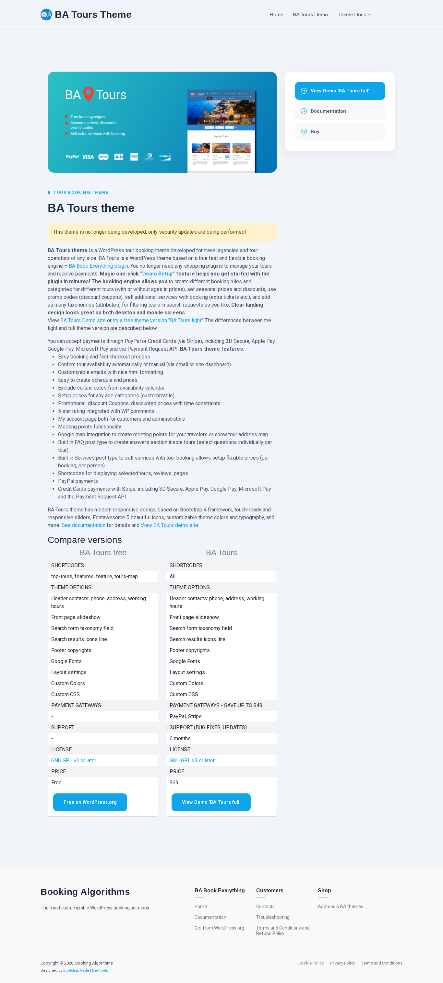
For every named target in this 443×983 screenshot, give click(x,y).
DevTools (100, 970)
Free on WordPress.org (90, 802)
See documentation (83, 525)
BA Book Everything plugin (98, 266)
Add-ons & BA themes (340, 906)
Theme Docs (352, 14)
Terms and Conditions (382, 963)
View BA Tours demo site (169, 525)
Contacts (265, 906)
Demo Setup (157, 274)
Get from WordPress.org (219, 927)
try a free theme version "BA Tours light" (158, 320)
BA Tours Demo (310, 14)
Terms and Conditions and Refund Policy (283, 930)
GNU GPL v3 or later (73, 760)
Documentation (210, 917)
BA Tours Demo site (83, 320)
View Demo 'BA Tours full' (211, 802)
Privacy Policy (342, 963)
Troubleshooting (273, 917)
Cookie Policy (311, 963)
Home (276, 14)
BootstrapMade (76, 970)
